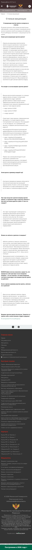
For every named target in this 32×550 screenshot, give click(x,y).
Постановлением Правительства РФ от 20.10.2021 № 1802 (16, 526)
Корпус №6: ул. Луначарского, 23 (10, 444)
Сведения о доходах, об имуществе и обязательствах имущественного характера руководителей (16, 529)
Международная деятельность (9, 350)
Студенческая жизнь (6, 354)
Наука (2, 347)
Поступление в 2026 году (15, 547)
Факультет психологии (7, 477)
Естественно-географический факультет (12, 467)
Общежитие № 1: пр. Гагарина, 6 (10, 449)
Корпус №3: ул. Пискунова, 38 (9, 439)
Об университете (8, 10)
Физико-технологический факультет (11, 472)
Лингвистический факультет (9, 489)
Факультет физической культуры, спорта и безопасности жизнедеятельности (12, 483)
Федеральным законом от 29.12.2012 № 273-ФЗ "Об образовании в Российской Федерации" (16, 522)
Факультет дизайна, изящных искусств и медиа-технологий (14, 464)
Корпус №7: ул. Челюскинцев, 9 (9, 446)
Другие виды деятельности (8, 352)
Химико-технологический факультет (11, 469)
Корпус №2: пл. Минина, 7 (8, 437)
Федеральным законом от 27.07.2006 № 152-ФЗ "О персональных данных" (16, 524)
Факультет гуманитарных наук (9, 461)
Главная (3, 338)
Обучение (4, 345)
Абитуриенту (22, 10)
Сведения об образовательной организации (14, 357)
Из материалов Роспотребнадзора (10, 318)
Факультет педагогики (7, 474)
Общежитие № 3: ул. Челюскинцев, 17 (11, 454)
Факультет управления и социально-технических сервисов (14, 479)
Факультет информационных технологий (12, 486)
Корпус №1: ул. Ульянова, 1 (8, 435)
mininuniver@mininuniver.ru (16, 501)
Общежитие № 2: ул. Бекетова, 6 (10, 451)
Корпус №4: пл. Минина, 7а (8, 442)
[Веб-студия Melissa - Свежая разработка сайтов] (20, 533)
